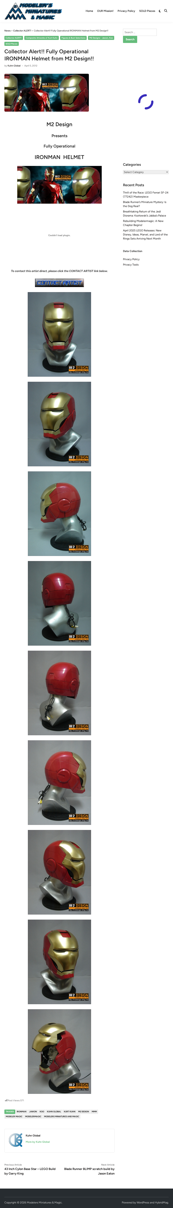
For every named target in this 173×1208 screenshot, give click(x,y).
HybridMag (161, 1202)
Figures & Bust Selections (73, 38)
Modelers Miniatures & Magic (44, 1202)
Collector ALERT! (14, 38)
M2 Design (83, 1111)
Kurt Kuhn (69, 1111)
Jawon (33, 1111)
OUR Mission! (105, 11)
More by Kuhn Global (38, 1141)
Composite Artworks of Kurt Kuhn (41, 38)
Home (89, 11)
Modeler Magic (14, 1116)
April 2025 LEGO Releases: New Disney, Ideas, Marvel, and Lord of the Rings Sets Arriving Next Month (145, 234)
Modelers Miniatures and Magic (61, 1116)
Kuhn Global (14, 65)
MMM (94, 1111)
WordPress (143, 1202)
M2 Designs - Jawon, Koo (101, 38)
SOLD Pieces (147, 11)
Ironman (21, 1111)
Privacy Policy (126, 11)
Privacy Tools (131, 264)
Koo (42, 1111)
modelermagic (33, 1116)
